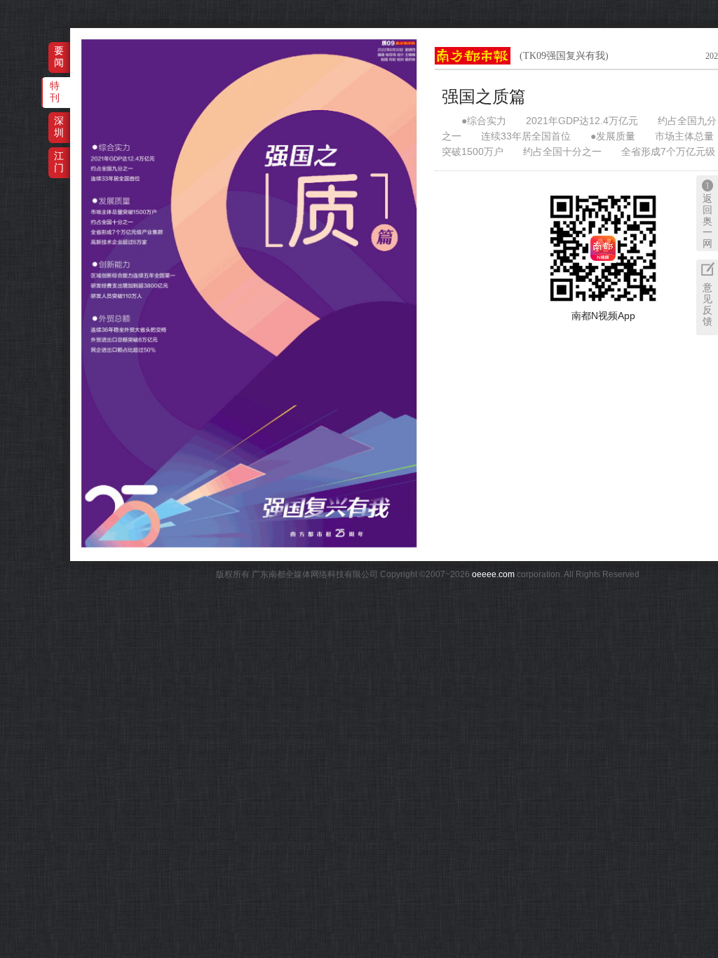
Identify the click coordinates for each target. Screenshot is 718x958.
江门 (59, 161)
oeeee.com (493, 574)
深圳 (59, 126)
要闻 (59, 56)
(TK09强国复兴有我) (564, 55)
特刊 (55, 91)
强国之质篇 (484, 97)
